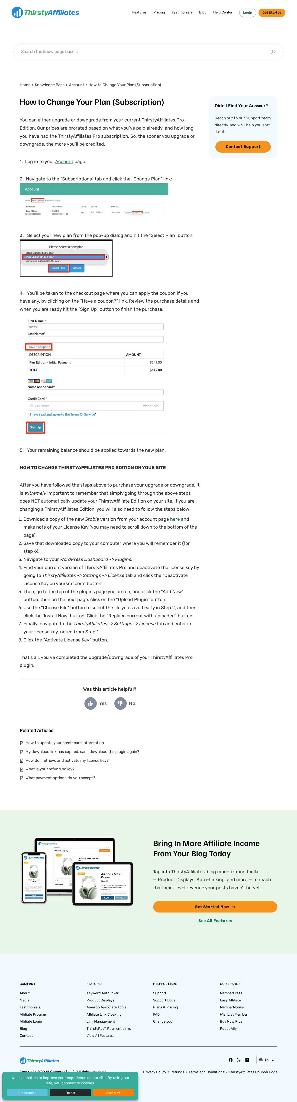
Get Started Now (212, 906)
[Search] (274, 52)
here (175, 519)
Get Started (271, 13)
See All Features (215, 920)
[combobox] (144, 52)
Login (247, 13)
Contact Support (243, 146)
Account (64, 161)
